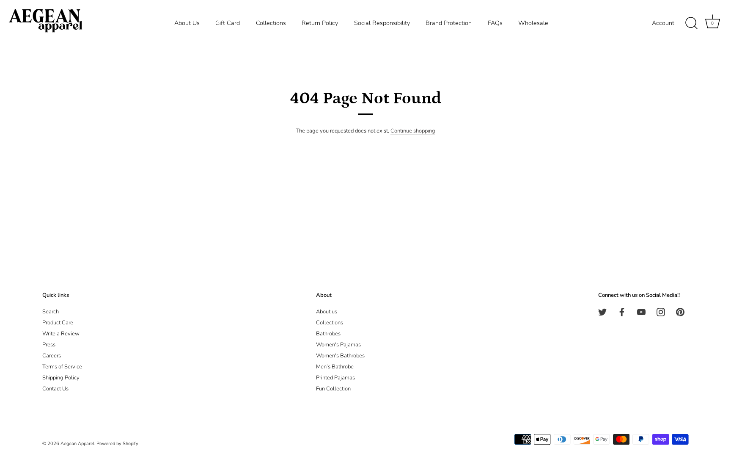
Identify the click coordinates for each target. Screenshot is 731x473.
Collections (271, 23)
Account (663, 23)
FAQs (495, 23)
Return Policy (320, 23)
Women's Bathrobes (340, 356)
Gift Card (227, 23)
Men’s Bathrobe (335, 367)
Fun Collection (333, 389)
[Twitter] (602, 311)
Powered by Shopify (117, 443)
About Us (187, 23)
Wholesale (533, 23)
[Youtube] (641, 311)
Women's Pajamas (338, 345)
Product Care (57, 322)
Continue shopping (412, 131)
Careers (51, 356)
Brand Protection (449, 23)
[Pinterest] (680, 311)
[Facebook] (622, 311)
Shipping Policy (61, 378)
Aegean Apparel (77, 443)
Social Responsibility (382, 23)
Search (50, 311)
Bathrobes (328, 333)
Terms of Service (62, 367)
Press (48, 345)
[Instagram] (661, 311)
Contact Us (55, 389)
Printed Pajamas (335, 378)
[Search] (691, 23)
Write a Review (61, 333)
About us (326, 311)
